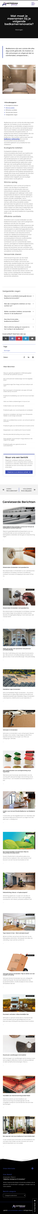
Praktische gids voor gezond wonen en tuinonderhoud (14, 445)
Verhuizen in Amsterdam (10, 730)
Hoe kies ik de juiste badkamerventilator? (19, 320)
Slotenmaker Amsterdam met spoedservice (16, 567)
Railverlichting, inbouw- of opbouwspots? (15, 892)
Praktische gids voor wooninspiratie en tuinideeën (18, 410)
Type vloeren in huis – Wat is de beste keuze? (16, 933)
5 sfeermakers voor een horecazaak (13, 406)
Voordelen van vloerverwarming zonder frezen (16, 1095)
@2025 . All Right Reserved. (19, 1210)
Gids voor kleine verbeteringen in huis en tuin (16, 401)
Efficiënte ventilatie (11, 110)
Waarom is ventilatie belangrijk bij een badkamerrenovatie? (19, 297)
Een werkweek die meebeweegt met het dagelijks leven (17, 379)
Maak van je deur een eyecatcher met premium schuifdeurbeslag (17, 649)
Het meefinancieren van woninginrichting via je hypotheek (17, 771)
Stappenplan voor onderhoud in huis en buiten (17, 430)
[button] (33, 4)
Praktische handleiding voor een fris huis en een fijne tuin (18, 396)
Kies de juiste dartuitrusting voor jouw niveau (16, 434)
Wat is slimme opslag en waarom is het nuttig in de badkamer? (19, 328)
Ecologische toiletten (12, 105)
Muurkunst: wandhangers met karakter (14, 1055)
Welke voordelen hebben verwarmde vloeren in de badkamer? (19, 312)
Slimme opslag (10, 107)
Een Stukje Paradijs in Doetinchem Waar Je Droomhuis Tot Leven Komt (15, 852)
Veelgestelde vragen (11, 114)
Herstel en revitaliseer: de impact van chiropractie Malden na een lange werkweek (17, 415)
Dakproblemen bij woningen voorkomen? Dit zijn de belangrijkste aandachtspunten (18, 527)
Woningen (19, 30)
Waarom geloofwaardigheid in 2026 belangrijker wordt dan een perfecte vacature (17, 373)
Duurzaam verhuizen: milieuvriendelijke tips (16, 1014)
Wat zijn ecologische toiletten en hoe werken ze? (19, 305)
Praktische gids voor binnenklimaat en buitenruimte (18, 425)
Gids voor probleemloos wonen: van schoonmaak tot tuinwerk (19, 420)
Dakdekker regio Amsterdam (11, 689)
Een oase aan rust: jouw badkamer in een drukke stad (18, 1136)
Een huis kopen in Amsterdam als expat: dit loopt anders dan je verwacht (17, 390)
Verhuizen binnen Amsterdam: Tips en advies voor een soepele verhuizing (19, 974)
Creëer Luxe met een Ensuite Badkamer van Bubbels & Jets (19, 811)
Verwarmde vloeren (11, 112)
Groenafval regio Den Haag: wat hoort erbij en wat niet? (18, 385)
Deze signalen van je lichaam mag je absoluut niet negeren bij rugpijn (17, 439)
